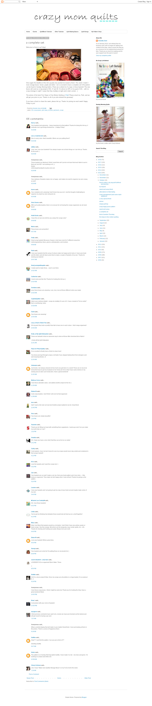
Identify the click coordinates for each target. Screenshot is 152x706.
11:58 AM (34, 396)
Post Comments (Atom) (41, 681)
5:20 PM (33, 481)
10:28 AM (34, 305)
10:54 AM (34, 328)
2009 (99, 252)
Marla (33, 226)
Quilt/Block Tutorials (46, 31)
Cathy (33, 448)
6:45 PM (33, 531)
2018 (99, 159)
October (102, 180)
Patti (67, 95)
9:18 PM (33, 581)
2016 (99, 165)
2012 (99, 244)
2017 (99, 162)
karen (33, 189)
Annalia (33, 437)
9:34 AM (33, 196)
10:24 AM (34, 281)
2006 (99, 260)
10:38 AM (34, 659)
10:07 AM (34, 259)
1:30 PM (33, 418)
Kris (32, 461)
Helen (33, 652)
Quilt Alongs (85, 31)
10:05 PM (34, 594)
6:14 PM (33, 516)
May (101, 231)
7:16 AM (33, 670)
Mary (32, 522)
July (101, 225)
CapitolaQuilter (36, 299)
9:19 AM (33, 130)
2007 (99, 257)
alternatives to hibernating (107, 192)
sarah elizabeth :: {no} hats (39, 560)
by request (102, 186)
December (103, 175)
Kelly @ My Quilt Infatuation (40, 334)
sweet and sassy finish (106, 189)
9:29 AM (33, 170)
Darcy (33, 123)
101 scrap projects (36, 110)
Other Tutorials (59, 31)
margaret (34, 611)
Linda (33, 511)
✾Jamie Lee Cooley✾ (38, 500)
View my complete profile (103, 55)
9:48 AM (33, 209)
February (102, 238)
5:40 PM (33, 494)
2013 (99, 172)
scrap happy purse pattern (107, 206)
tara (32, 402)
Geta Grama (35, 202)
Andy (32, 237)
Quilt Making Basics (72, 31)
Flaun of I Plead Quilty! (38, 349)
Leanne (33, 487)
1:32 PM (33, 431)
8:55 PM (33, 568)
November (103, 177)
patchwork (56, 110)
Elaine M (33, 391)
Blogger (84, 697)
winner (101, 201)
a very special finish (105, 198)
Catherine (34, 276)
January (102, 241)
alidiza (33, 147)
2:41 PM (33, 442)
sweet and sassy (104, 209)
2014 (99, 170)
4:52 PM (33, 466)
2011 (99, 247)
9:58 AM (33, 244)
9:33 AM (33, 183)
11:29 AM (34, 385)
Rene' (33, 600)
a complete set (103, 212)
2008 (99, 255)
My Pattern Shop (96, 31)
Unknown (34, 365)
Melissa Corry (35, 380)
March (102, 236)
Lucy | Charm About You (38, 323)
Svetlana (34, 287)
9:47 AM (33, 646)
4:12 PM (33, 455)
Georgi (33, 548)
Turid (32, 312)
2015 (99, 167)
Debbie (33, 574)
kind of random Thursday (106, 214)
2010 (99, 249)
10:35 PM (34, 605)
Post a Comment (34, 674)
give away (44, 110)
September (103, 220)
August (102, 223)
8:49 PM (33, 553)
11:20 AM (34, 374)
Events (35, 31)
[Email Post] (50, 108)
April (101, 233)
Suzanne (34, 424)
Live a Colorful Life (37, 136)
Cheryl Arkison (36, 665)
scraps (62, 110)
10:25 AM (34, 293)
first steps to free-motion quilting (109, 217)
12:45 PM (34, 407)
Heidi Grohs (35, 215)
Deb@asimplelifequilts (38, 265)
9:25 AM (33, 141)
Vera (32, 413)
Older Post (87, 678)
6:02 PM (33, 505)
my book (50, 110)
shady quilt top (103, 204)
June (101, 228)
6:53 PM (33, 542)
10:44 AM (34, 317)
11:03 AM (34, 359)
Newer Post (30, 678)
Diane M (33, 537)
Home (28, 31)
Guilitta (33, 637)
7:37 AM (33, 618)
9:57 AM (33, 231)
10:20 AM (34, 270)
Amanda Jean (102, 41)
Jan (32, 472)
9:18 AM (33, 631)
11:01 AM (34, 343)
